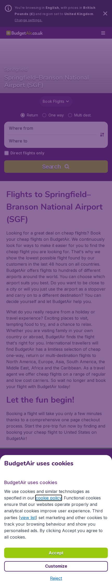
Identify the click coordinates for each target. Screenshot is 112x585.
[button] (56, 578)
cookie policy (48, 497)
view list (28, 517)
